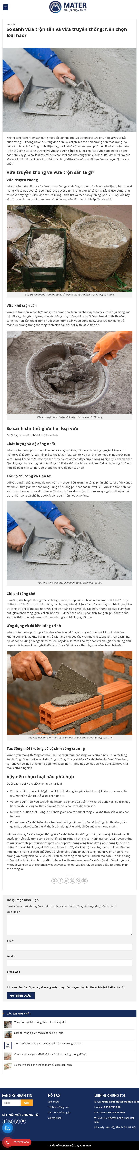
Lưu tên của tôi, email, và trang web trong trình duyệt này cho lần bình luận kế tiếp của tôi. (68, 987)
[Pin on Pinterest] (79, 881)
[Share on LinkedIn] (85, 881)
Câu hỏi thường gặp (59, 1112)
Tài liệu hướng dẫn (58, 1107)
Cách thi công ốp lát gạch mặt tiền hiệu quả (38, 1032)
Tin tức (11, 24)
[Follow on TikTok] (17, 1121)
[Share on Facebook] (60, 881)
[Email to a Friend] (72, 881)
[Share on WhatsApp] (54, 881)
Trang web (13, 971)
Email (11, 956)
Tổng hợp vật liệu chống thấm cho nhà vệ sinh (40, 1022)
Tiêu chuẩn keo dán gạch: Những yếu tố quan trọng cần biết (48, 1043)
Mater (10, 159)
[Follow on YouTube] (23, 1121)
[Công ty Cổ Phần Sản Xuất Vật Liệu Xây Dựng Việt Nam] (69, 7)
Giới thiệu (53, 1101)
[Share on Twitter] (66, 881)
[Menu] (5, 7)
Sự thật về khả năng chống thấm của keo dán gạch (43, 1064)
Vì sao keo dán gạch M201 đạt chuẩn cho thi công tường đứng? (50, 1054)
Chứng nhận (55, 1117)
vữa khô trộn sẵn (62, 151)
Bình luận (13, 911)
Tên (10, 941)
